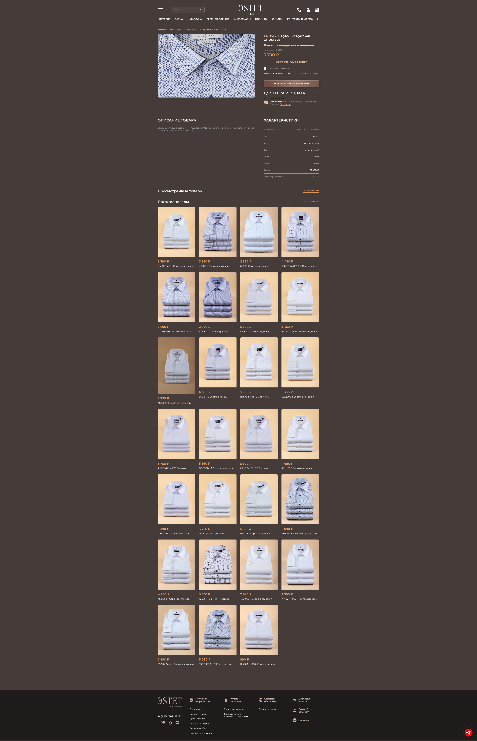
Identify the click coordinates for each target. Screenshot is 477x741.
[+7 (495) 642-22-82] (299, 10)
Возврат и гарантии (200, 714)
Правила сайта (197, 719)
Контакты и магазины (302, 19)
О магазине (196, 709)
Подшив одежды (267, 709)
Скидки (277, 19)
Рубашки (180, 30)
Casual (179, 19)
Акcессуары (242, 19)
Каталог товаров (165, 30)
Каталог (164, 19)
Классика (195, 19)
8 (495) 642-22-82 (170, 716)
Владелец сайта (198, 728)
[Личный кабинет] (308, 10)
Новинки (261, 19)
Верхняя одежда (218, 19)
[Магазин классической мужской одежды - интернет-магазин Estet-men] (251, 10)
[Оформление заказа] (317, 10)
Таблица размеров (309, 73)
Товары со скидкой (234, 709)
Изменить (293, 99)
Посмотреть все (311, 191)
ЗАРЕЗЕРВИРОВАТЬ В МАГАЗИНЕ (291, 83)
